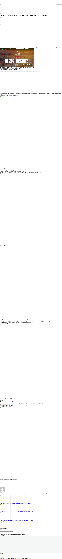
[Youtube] (25, 8)
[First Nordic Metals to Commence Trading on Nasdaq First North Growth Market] (5, 519)
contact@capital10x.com (7, 556)
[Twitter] (22, 8)
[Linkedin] (14, 21)
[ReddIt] (11, 21)
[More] (20, 21)
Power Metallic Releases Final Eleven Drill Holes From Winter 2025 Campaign (15, 503)
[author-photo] (2, 491)
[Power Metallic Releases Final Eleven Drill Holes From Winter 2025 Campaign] (5, 502)
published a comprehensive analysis (14, 402)
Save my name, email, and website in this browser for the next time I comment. (13, 534)
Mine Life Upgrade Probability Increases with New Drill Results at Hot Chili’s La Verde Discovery (19, 511)
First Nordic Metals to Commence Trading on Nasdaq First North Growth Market (16, 520)
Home (1, 13)
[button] (61, 12)
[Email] (17, 21)
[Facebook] (20, 8)
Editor (1, 17)
